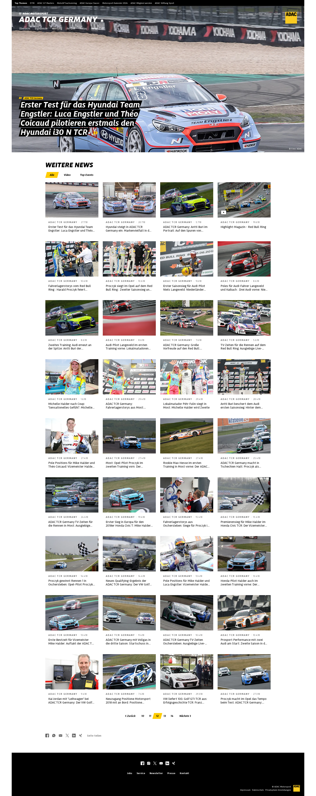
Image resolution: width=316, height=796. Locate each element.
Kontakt (277, 14)
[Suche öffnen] (103, 29)
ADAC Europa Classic (89, 3)
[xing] (173, 763)
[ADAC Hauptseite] (289, 18)
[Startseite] (102, 20)
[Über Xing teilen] (80, 735)
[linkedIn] (167, 763)
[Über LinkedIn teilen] (74, 735)
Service (258, 14)
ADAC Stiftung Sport (164, 3)
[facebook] (142, 763)
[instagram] (149, 763)
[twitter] (155, 763)
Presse (268, 14)
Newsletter (156, 773)
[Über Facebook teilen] (47, 735)
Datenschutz (258, 790)
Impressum (245, 790)
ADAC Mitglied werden (141, 3)
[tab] (52, 175)
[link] (158, 79)
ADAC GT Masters (45, 3)
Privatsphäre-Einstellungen (278, 790)
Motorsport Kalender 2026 (115, 3)
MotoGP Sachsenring (67, 3)
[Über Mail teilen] (61, 735)
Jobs (251, 14)
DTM (32, 3)
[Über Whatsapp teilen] (54, 735)
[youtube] (161, 763)
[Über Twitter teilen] (67, 735)
